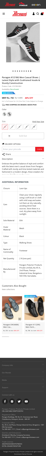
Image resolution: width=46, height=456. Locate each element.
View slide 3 (26, 71)
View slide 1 (30, 71)
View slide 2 (28, 71)
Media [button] (4, 380)
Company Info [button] (7, 365)
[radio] (4, 114)
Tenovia (29, 454)
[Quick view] (18, 319)
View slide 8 (15, 71)
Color (4, 109)
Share (8, 154)
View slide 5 (21, 71)
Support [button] (5, 387)
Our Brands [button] (6, 373)
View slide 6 (19, 71)
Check (39, 149)
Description (7, 159)
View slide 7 (17, 71)
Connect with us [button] (8, 395)
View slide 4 (24, 71)
